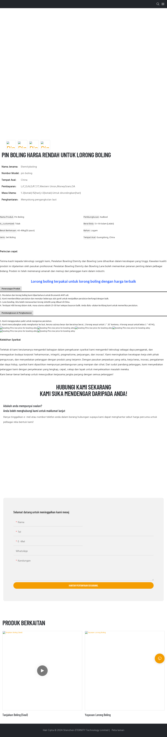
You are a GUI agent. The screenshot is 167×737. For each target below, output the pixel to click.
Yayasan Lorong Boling (98, 715)
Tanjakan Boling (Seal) (15, 715)
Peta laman (117, 730)
